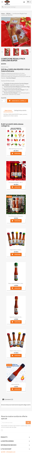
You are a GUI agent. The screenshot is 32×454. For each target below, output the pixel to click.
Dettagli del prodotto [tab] (20, 110)
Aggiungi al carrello (17, 101)
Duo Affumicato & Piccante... (16, 216)
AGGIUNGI (16, 153)
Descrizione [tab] (8, 110)
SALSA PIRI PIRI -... (16, 384)
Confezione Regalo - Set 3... (16, 182)
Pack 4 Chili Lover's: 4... (16, 351)
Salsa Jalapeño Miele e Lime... (16, 283)
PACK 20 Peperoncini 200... (16, 149)
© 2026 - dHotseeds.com (8, 452)
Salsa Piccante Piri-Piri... (16, 317)
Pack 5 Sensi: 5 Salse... (16, 249)
